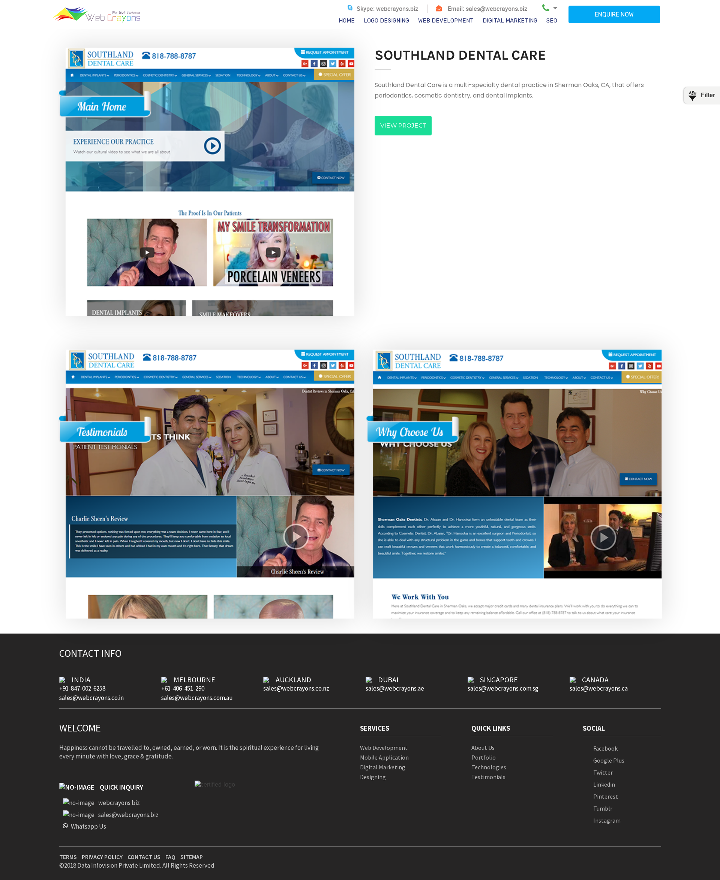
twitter (603, 772)
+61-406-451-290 (182, 688)
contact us (144, 856)
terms (68, 856)
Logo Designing (386, 20)
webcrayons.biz (397, 9)
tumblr (602, 808)
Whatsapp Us (88, 826)
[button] (549, 8)
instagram (607, 820)
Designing (373, 777)
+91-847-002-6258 (82, 688)
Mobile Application (384, 757)
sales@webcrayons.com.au (197, 698)
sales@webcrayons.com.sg (503, 688)
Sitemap (191, 856)
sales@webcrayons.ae (395, 688)
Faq (170, 856)
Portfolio (483, 757)
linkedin (604, 784)
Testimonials (488, 777)
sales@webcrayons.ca (599, 688)
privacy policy (102, 856)
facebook (605, 748)
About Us (483, 747)
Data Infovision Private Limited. (119, 865)
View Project (403, 125)
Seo (551, 20)
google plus (608, 760)
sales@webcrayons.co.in (91, 698)
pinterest (605, 796)
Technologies (488, 767)
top (702, 836)
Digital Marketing (510, 20)
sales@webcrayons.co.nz (296, 688)
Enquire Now (614, 14)
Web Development (446, 20)
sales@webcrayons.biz (496, 9)
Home (347, 20)
